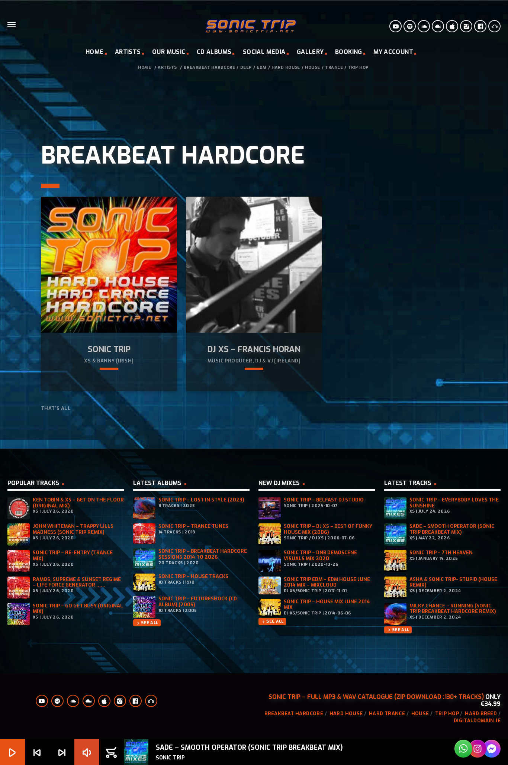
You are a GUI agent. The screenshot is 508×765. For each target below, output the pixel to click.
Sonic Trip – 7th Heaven (441, 552)
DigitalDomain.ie (477, 720)
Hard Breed (481, 713)
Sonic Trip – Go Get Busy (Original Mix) (78, 609)
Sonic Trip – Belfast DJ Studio (324, 500)
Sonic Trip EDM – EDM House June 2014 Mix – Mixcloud (327, 582)
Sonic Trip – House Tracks (193, 576)
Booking (348, 52)
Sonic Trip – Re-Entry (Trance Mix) (73, 555)
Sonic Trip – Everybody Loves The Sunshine (454, 503)
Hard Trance (387, 713)
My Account (393, 52)
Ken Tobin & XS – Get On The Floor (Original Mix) (78, 503)
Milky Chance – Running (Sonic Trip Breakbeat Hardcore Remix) (452, 609)
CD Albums (214, 52)
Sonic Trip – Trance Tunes (193, 526)
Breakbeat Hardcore (209, 67)
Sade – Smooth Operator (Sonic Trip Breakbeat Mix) (451, 529)
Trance (334, 67)
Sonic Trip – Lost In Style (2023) (201, 500)
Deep (246, 67)
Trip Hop (358, 67)
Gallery (310, 52)
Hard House (285, 67)
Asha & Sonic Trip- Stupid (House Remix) (453, 582)
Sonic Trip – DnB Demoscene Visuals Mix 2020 (320, 555)
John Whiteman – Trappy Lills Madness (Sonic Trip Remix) (73, 529)
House (312, 67)
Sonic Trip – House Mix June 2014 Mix (327, 604)
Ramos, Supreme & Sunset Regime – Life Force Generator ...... (77, 582)
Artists (128, 52)
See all (146, 623)
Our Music (169, 52)
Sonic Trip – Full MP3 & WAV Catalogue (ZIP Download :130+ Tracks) (376, 697)
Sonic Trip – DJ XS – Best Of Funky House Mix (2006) (328, 529)
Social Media (264, 52)
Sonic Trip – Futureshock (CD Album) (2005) (197, 601)
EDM (261, 67)
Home (95, 52)
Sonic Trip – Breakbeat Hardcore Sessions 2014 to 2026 (202, 554)
